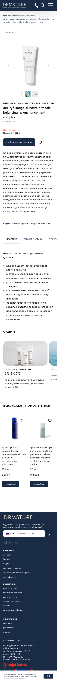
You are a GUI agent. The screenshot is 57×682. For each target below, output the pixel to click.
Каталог (15, 15)
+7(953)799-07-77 (11, 640)
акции (6, 563)
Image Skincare (28, 15)
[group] (25, 366)
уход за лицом (10, 588)
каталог (7, 554)
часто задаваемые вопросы (16, 572)
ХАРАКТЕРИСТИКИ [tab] (33, 239)
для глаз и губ (10, 597)
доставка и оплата (12, 568)
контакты (7, 623)
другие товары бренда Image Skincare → (26, 223)
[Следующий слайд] (49, 65)
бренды (6, 559)
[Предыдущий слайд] (8, 65)
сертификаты (9, 577)
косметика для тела (12, 592)
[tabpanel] (28, 287)
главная (6, 15)
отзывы (6, 631)
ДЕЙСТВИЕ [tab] (11, 239)
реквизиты (8, 627)
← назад (8, 32)
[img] (49, 533)
